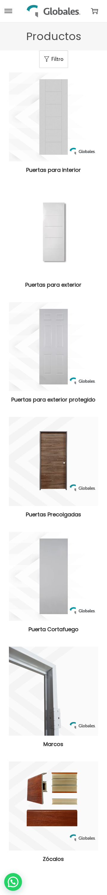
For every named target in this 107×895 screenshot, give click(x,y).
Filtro (57, 59)
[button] (13, 882)
